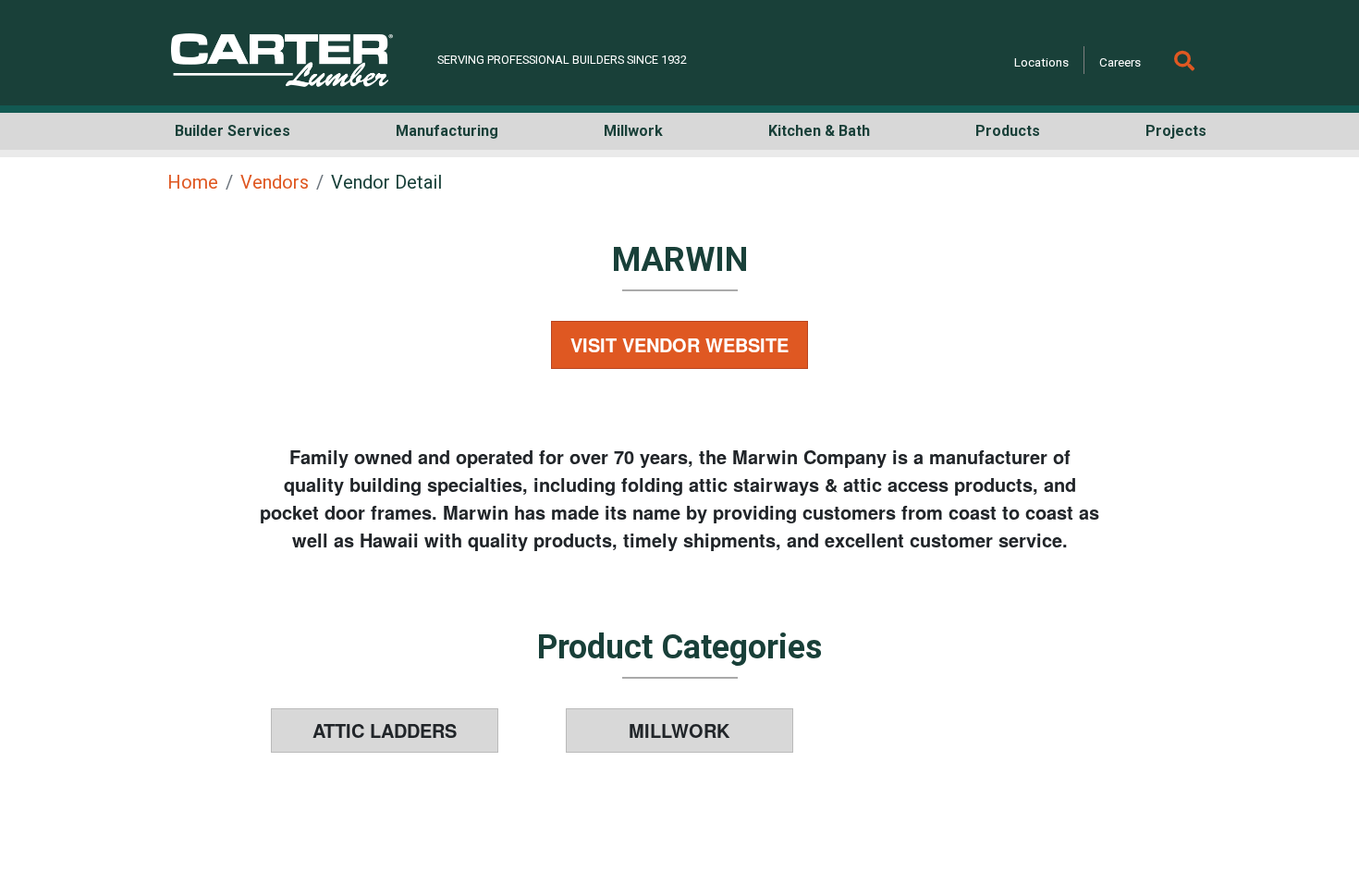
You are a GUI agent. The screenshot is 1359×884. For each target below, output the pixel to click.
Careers (1120, 62)
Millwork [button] (633, 131)
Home (192, 182)
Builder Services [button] (232, 131)
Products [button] (1007, 131)
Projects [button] (1175, 131)
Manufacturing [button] (447, 131)
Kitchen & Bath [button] (819, 131)
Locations (1041, 62)
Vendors (274, 182)
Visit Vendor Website (679, 344)
